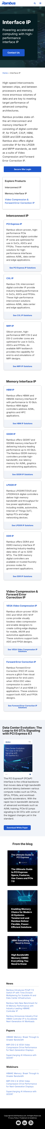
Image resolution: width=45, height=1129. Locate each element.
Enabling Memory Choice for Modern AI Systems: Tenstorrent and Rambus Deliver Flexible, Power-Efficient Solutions (21, 918)
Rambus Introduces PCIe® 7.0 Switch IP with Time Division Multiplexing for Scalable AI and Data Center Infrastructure (21, 994)
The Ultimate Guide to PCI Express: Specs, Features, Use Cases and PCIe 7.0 (22, 875)
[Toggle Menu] (40, 3)
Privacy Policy (13, 1118)
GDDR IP (11, 434)
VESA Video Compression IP (21, 605)
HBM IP (10, 389)
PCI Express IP (14, 224)
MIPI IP (10, 326)
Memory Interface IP (16, 193)
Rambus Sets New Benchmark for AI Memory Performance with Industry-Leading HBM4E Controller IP (22, 1007)
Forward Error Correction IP (21, 662)
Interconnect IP (13, 187)
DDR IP (10, 536)
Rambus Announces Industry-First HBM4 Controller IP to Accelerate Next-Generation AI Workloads (22, 1019)
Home (5, 73)
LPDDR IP (11, 485)
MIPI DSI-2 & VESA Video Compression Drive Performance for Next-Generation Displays (21, 1047)
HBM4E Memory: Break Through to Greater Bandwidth (22, 1038)
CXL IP (10, 278)
